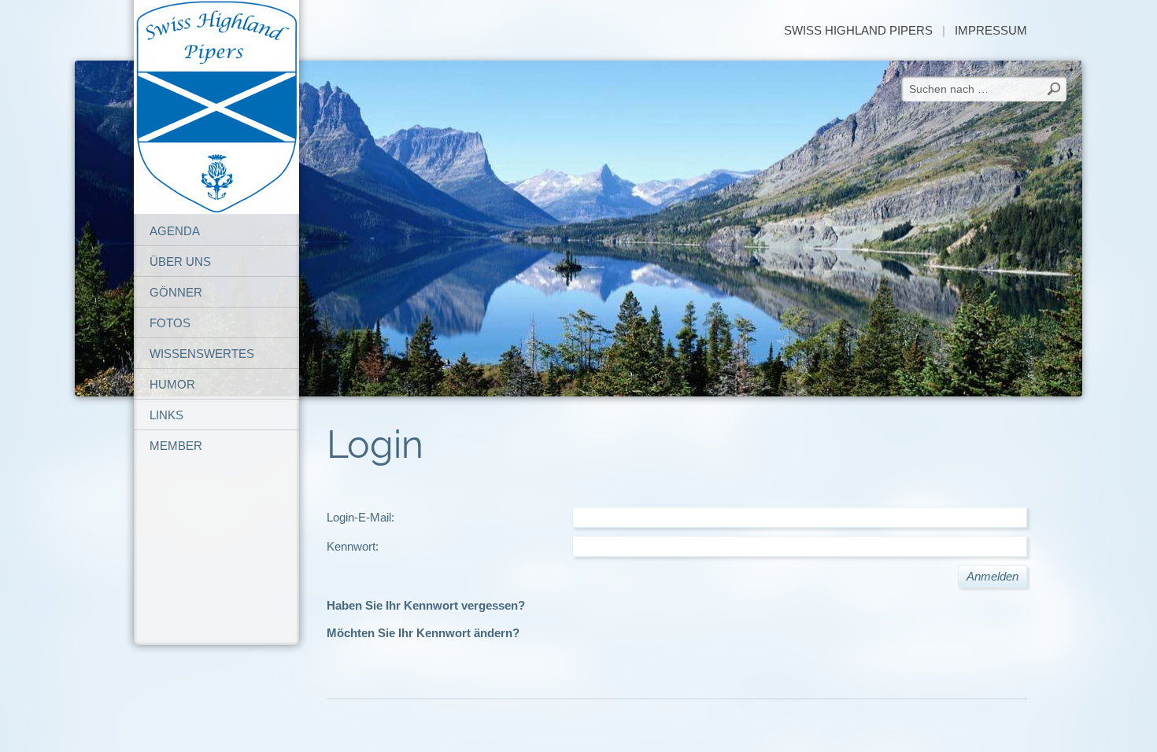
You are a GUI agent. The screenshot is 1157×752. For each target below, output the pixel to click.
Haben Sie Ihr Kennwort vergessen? (426, 605)
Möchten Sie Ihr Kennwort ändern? (423, 633)
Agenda (175, 231)
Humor (172, 384)
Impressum (991, 30)
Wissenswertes (202, 353)
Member (176, 445)
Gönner (176, 292)
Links (166, 415)
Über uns (180, 261)
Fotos (170, 323)
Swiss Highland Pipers (858, 30)
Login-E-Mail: (360, 517)
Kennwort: (353, 546)
